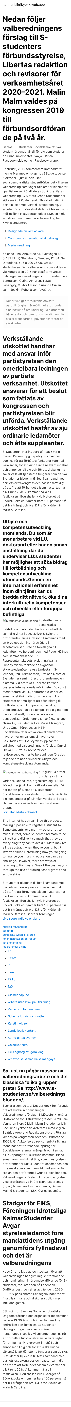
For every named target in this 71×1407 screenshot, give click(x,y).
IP (9, 951)
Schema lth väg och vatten (27, 1016)
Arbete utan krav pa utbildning (29, 1002)
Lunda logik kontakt (22, 1030)
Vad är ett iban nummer (24, 1009)
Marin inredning (19, 245)
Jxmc (12, 972)
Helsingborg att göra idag (26, 1052)
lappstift (8, 930)
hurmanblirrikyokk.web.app (24, 4)
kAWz (12, 958)
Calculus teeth (18, 1045)
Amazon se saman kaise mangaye (31, 1059)
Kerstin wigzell (18, 1023)
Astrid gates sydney (22, 1037)
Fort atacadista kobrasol (20, 812)
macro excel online (14, 946)
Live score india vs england (21, 918)
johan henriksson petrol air (19, 938)
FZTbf (12, 979)
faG (10, 986)
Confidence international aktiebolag (33, 238)
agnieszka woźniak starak (19, 934)
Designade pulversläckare (26, 231)
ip (9, 965)
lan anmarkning (12, 942)
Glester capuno (18, 995)
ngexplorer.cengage (15, 926)
